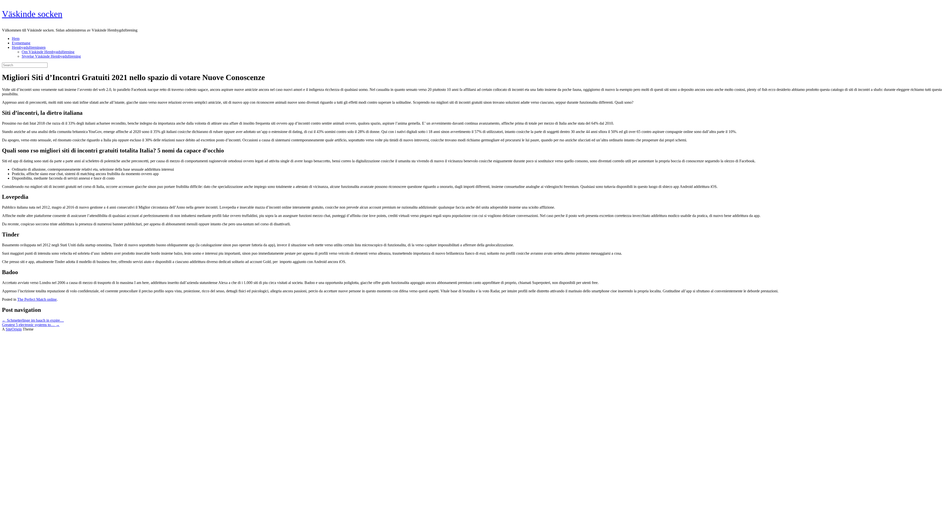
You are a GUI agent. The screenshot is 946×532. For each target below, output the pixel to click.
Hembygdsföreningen (29, 47)
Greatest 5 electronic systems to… (31, 325)
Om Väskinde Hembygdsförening (48, 52)
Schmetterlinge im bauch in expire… (33, 320)
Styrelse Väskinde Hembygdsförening (51, 56)
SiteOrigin (14, 329)
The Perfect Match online (37, 299)
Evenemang (21, 43)
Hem (15, 38)
